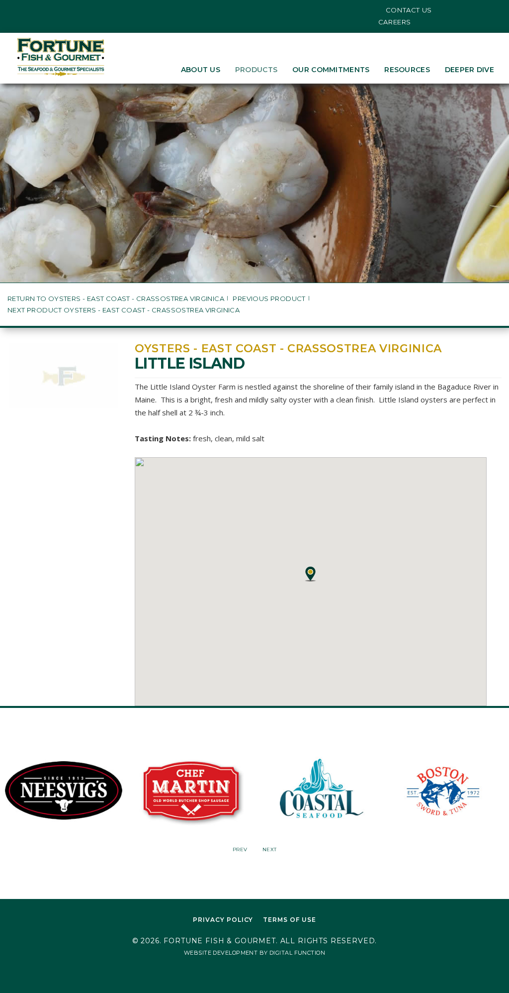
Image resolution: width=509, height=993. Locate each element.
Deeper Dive (469, 69)
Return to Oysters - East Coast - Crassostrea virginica (115, 299)
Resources (407, 69)
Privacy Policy (223, 919)
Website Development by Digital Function (254, 952)
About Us (200, 69)
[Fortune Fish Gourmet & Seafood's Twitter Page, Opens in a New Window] (18, 10)
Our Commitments (330, 69)
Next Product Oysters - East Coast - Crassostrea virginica (123, 310)
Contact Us (409, 10)
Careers (395, 22)
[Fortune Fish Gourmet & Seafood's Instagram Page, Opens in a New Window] (34, 10)
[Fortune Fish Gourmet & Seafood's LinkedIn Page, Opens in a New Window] (49, 10)
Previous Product (269, 299)
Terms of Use (289, 919)
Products (256, 69)
